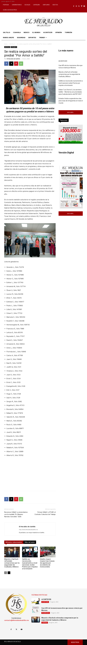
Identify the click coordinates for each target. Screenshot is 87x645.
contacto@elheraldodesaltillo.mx (16, 620)
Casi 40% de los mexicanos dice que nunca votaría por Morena (70, 66)
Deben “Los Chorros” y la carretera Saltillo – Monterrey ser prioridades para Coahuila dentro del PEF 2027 (70, 92)
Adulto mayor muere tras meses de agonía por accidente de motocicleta (47, 563)
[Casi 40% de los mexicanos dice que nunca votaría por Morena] (35, 610)
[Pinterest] (16, 63)
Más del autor (30, 542)
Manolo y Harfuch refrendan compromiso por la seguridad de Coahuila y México (11, 563)
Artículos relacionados (14, 542)
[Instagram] (76, 6)
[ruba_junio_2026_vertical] (71, 143)
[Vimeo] (81, 6)
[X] (79, 6)
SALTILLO (12, 44)
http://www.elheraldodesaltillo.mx (28, 529)
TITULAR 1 (13, 47)
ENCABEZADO (45, 613)
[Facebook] (73, 6)
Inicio (5, 44)
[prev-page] (5, 572)
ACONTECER (63, 61)
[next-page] (9, 572)
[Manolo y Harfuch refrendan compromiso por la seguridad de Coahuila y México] (12, 552)
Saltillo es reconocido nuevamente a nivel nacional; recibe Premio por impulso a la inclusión (30, 564)
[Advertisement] (30, 474)
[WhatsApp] (21, 63)
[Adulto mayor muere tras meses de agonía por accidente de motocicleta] (48, 552)
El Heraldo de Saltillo (13, 59)
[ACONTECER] (35, 601)
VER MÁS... (70, 112)
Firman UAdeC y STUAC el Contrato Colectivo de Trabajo (45, 513)
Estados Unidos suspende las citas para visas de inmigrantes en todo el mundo (71, 101)
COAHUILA (44, 622)
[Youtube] (84, 6)
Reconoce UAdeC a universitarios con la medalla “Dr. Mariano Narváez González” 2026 (16, 514)
